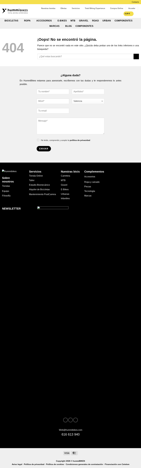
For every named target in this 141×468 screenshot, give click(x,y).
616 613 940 (71, 434)
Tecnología (89, 191)
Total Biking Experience (95, 8)
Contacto (135, 2)
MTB (72, 20)
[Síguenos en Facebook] (125, 2)
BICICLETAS (11, 20)
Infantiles (65, 198)
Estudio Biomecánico (39, 185)
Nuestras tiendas (48, 8)
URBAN (106, 20)
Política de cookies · (56, 464)
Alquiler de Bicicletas (39, 189)
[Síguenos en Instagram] (128, 2)
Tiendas (6, 186)
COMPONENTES (124, 20)
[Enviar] (136, 56)
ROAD (95, 20)
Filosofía (6, 195)
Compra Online (116, 8)
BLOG (68, 26)
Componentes (84, 26)
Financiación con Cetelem (117, 464)
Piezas (87, 186)
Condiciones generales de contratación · (85, 464)
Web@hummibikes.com (70, 430)
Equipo (5, 191)
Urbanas (65, 194)
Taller (31, 180)
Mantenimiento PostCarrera (42, 194)
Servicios (76, 8)
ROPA (27, 20)
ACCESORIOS (44, 20)
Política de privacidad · (35, 464)
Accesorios (89, 176)
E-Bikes (65, 189)
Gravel (64, 185)
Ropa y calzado (92, 182)
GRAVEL (84, 20)
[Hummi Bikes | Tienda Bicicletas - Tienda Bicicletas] (15, 11)
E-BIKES (62, 20)
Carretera (65, 176)
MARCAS (54, 26)
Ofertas (63, 8)
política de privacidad (80, 140)
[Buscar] (138, 13)
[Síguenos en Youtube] (75, 420)
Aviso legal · (18, 464)
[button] (131, 8)
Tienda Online (36, 176)
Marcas (87, 195)
